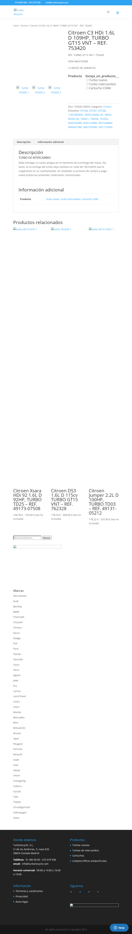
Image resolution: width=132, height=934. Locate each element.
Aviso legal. (22, 901)
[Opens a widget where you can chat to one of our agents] (119, 928)
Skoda (16, 770)
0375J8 (102, 110)
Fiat (15, 643)
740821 (84, 118)
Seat (15, 765)
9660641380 (75, 127)
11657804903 (75, 114)
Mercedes (19, 717)
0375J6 (84, 110)
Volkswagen (20, 812)
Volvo (16, 817)
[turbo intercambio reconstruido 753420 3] (56, 93)
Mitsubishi (19, 728)
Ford (15, 648)
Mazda (17, 712)
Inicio (16, 25)
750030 (94, 118)
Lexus (16, 701)
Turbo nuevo (52, 199)
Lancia (17, 691)
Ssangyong (19, 780)
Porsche (17, 749)
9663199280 (90, 127)
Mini (15, 722)
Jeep (15, 680)
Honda (17, 654)
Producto (75, 76)
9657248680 (105, 123)
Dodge (17, 638)
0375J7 (93, 110)
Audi (16, 601)
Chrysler (18, 622)
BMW (16, 611)
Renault (17, 754)
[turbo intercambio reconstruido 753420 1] (38, 55)
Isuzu (16, 664)
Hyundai (18, 659)
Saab (16, 759)
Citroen (24, 25)
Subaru (17, 786)
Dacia (16, 633)
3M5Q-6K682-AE (94, 114)
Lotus (16, 706)
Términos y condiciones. (29, 891)
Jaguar (17, 675)
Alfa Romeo (19, 595)
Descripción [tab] (24, 142)
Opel (16, 738)
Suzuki (17, 791)
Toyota (17, 801)
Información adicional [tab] (51, 142)
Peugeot (18, 743)
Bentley (17, 606)
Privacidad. (22, 896)
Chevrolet (18, 617)
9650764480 (75, 123)
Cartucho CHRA (90, 199)
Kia (15, 685)
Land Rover (19, 696)
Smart (16, 775)
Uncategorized (21, 807)
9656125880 (90, 123)
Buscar (46, 537)
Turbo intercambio (70, 199)
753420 (104, 118)
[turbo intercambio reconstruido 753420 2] (39, 93)
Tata (15, 796)
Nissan (17, 733)
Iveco (16, 669)
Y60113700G (105, 127)
